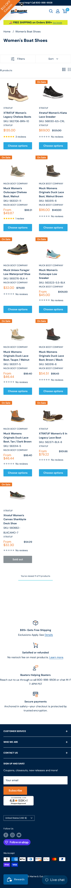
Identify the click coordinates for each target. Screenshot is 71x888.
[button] (10, 10)
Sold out (18, 559)
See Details (57, 23)
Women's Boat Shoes (28, 31)
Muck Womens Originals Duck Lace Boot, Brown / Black (51, 356)
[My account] (57, 11)
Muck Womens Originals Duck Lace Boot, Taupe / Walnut (16, 356)
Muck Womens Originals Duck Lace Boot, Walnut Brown (51, 192)
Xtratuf (8, 107)
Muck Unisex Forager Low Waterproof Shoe (16, 272)
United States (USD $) (16, 817)
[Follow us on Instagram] (12, 835)
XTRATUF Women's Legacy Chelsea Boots (17, 115)
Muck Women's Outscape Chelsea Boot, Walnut (15, 192)
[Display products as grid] (63, 69)
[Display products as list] (69, 69)
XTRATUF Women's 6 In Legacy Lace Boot (53, 435)
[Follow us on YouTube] (19, 835)
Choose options (18, 145)
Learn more (56, 657)
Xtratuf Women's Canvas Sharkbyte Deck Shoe (14, 519)
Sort (51, 59)
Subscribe (15, 790)
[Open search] (51, 11)
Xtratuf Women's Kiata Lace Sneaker (53, 115)
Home (7, 31)
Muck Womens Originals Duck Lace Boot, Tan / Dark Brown (17, 437)
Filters (21, 59)
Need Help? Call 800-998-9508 (35, 2)
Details (49, 635)
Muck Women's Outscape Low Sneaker (48, 274)
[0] (65, 11)
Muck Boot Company (15, 183)
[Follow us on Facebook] (5, 835)
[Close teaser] (21, 4)
